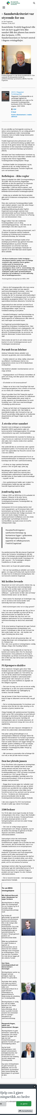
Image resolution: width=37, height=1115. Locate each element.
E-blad (13, 112)
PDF (14, 109)
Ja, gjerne (23, 1103)
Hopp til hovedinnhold (7, 1)
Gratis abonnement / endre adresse (21, 115)
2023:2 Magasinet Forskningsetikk (17, 93)
